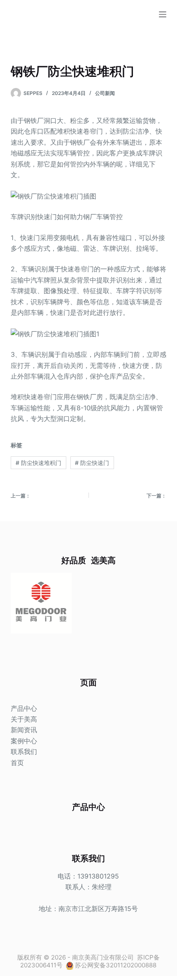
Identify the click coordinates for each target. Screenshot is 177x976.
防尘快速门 (92, 462)
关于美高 (24, 719)
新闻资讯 (24, 730)
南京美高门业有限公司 (103, 957)
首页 (17, 763)
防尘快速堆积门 (38, 462)
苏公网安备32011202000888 (115, 965)
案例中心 (24, 741)
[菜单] (162, 14)
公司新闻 (105, 93)
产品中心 (24, 708)
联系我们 (24, 751)
